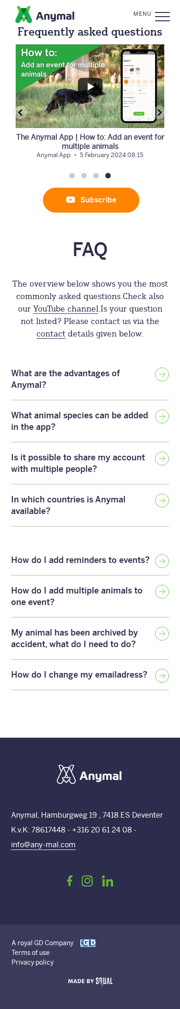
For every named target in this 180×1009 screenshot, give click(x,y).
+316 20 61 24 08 (103, 830)
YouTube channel (65, 308)
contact (51, 333)
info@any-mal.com (43, 844)
